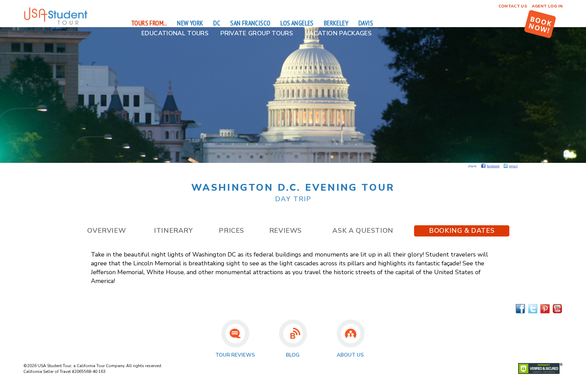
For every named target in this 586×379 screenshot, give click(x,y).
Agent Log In (547, 6)
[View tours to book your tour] (540, 24)
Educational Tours (175, 33)
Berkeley (336, 23)
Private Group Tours (256, 33)
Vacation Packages (338, 33)
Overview (106, 230)
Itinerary (173, 230)
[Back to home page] (55, 23)
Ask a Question (362, 230)
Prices (231, 230)
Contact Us (513, 6)
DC (216, 23)
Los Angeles (296, 23)
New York (190, 23)
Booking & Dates (461, 230)
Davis (365, 23)
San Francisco (250, 23)
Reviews (285, 230)
